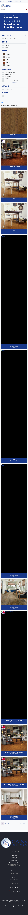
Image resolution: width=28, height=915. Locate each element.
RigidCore (14, 860)
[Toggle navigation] (24, 6)
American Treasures (10, 72)
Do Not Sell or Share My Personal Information (14, 902)
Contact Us (14, 881)
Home (5, 16)
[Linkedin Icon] (15, 888)
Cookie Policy (17, 901)
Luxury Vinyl (14, 855)
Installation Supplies (14, 862)
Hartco (7, 47)
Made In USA (8, 96)
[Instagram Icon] (13, 888)
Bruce (7, 45)
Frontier (7, 78)
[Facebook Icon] (10, 888)
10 (24, 823)
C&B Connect (14, 879)
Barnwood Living (9, 74)
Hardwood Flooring (10, 38)
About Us (14, 877)
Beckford (8, 76)
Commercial (14, 870)
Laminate (14, 859)
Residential (8, 89)
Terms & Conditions (10, 901)
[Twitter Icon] (17, 888)
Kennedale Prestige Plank (11, 80)
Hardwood (14, 857)
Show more (14, 82)
